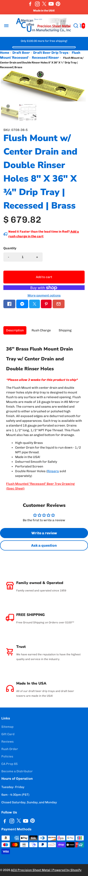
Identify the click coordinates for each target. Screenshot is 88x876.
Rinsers (53, 471)
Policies (7, 756)
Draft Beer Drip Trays (50, 53)
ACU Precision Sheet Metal (31, 870)
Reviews (7, 741)
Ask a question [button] (44, 545)
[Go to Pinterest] (58, 4)
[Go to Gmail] (59, 304)
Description (15, 330)
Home (4, 53)
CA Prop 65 (9, 764)
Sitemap (7, 726)
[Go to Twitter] (44, 4)
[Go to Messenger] (22, 304)
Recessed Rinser (45, 58)
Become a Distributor (17, 771)
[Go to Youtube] (51, 4)
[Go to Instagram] (37, 4)
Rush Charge (41, 330)
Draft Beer (21, 53)
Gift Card (7, 734)
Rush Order (9, 749)
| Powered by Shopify (66, 870)
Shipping (65, 330)
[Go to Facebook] (30, 4)
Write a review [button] (44, 533)
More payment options (44, 295)
